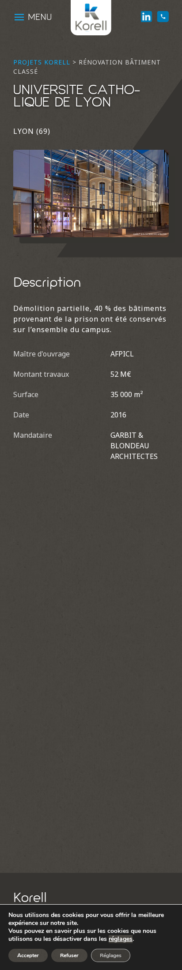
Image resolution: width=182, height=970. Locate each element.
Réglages (110, 955)
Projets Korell (41, 62)
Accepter (28, 955)
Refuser (69, 955)
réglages (121, 939)
